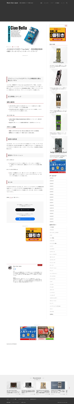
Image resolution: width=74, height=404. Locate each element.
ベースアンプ (52, 295)
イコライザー (52, 240)
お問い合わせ (23, 402)
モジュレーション (53, 300)
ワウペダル (52, 311)
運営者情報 (8, 402)
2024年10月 (52, 210)
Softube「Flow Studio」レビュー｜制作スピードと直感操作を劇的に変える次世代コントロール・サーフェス (58, 89)
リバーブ (51, 303)
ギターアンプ (52, 257)
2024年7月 (51, 218)
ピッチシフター (53, 278)
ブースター (52, 287)
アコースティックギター (54, 232)
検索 (66, 25)
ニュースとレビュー (53, 273)
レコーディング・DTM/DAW (55, 306)
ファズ (51, 281)
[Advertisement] (37, 13)
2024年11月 (52, 208)
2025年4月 (51, 194)
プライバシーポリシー (15, 402)
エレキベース (52, 251)
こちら (10, 197)
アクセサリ (52, 229)
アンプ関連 (52, 237)
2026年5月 (51, 178)
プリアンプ (52, 289)
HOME (8, 399)
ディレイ (51, 270)
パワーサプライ (53, 276)
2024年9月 (51, 213)
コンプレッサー (53, 259)
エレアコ (51, 246)
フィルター (52, 284)
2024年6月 (51, 221)
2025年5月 (51, 191)
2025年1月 (51, 202)
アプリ (51, 235)
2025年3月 (51, 197)
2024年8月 (52, 216)
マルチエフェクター (53, 297)
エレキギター (52, 248)
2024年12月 (52, 205)
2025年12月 (52, 180)
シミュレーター (53, 262)
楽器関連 (51, 314)
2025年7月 (51, 186)
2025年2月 (51, 199)
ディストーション (53, 267)
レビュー (51, 308)
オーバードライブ (53, 254)
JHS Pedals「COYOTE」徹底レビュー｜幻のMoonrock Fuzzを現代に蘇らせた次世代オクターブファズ (58, 66)
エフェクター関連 (53, 243)
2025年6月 (51, 188)
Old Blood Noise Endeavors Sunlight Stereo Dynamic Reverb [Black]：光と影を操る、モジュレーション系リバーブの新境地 (58, 156)
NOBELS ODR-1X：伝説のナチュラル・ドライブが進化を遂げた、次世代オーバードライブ (58, 134)
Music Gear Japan (12, 3)
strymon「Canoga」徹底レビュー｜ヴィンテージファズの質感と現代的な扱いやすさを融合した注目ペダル (58, 111)
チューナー (52, 265)
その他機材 (52, 227)
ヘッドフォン (52, 292)
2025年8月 (51, 183)
